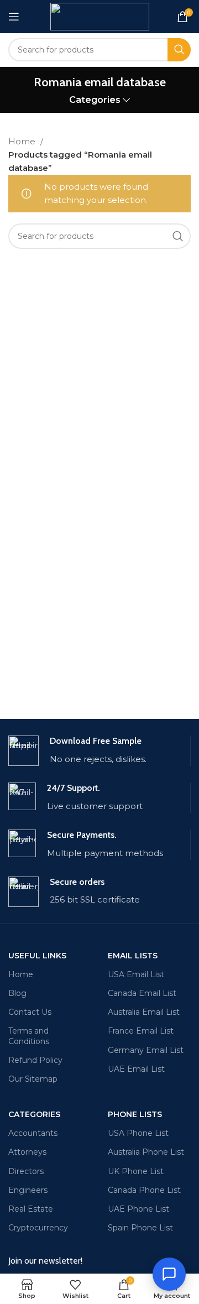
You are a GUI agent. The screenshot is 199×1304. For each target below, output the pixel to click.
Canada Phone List (144, 1190)
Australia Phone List (146, 1152)
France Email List (141, 1031)
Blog (17, 993)
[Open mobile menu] (14, 17)
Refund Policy (35, 1060)
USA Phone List (138, 1133)
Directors (26, 1171)
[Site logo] (99, 16)
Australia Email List (144, 1012)
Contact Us (29, 1012)
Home (23, 141)
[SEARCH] (179, 49)
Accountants (32, 1133)
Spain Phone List (140, 1228)
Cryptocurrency (38, 1228)
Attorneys (27, 1152)
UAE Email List (136, 1069)
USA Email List (136, 974)
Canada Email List (142, 993)
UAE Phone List (138, 1209)
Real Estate (30, 1209)
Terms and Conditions (28, 1036)
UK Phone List (136, 1171)
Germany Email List (146, 1050)
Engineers (28, 1190)
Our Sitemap (32, 1079)
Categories (95, 100)
